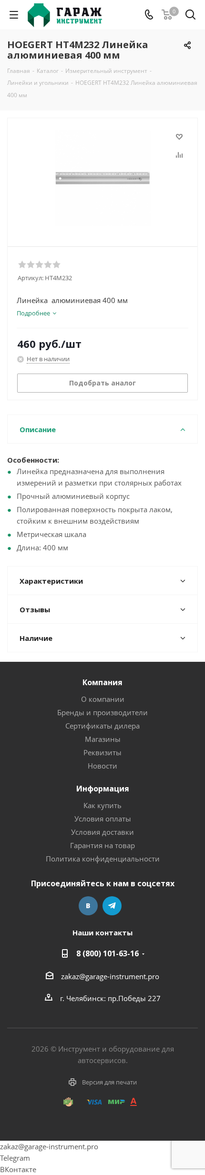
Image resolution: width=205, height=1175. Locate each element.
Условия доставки (102, 832)
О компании (102, 699)
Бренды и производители (102, 712)
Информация (102, 788)
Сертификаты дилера (102, 725)
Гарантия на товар (102, 845)
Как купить (102, 805)
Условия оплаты (102, 818)
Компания (102, 682)
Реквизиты (102, 752)
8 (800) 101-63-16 (107, 953)
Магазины (103, 739)
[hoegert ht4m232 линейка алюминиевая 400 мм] (102, 178)
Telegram (112, 905)
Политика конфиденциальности (103, 858)
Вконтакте (88, 905)
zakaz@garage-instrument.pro (110, 976)
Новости (102, 765)
